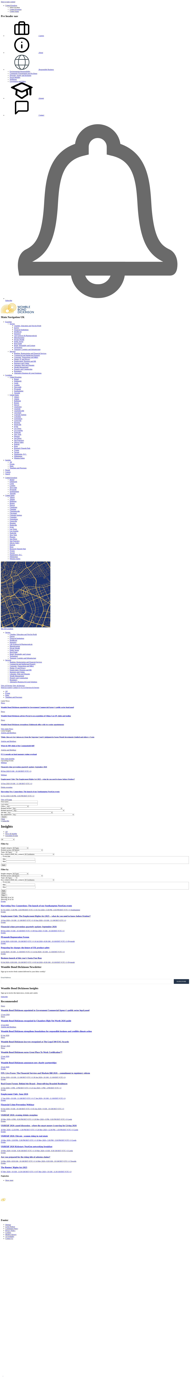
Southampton (18, 391)
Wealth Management (21, 367)
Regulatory (18, 371)
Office (3, 806)
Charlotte (17, 409)
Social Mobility (15, 77)
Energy (16, 328)
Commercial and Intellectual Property (27, 355)
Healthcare (18, 332)
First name (4, 802)
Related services (6, 810)
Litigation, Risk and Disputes (24, 365)
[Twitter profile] (69, 1375)
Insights (8, 460)
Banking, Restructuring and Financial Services (30, 353)
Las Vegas (17, 428)
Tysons (16, 450)
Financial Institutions (21, 330)
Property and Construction (23, 369)
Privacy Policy (10, 1231)
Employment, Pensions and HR (25, 361)
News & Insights (11, 834)
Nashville (17, 432)
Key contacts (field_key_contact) (12, 854)
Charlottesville (19, 411)
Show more (9, 1180)
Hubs (11, 466)
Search (7, 474)
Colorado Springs (20, 415)
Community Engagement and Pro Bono (23, 73)
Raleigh (16, 444)
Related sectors (6, 808)
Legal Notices (10, 1227)
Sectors (12, 324)
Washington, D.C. (20, 454)
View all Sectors (6, 686)
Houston (17, 423)
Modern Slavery (10, 1235)
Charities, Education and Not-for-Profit (27, 326)
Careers (8, 472)
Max (4, 861)
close (3, 893)
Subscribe (5, 821)
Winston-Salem (19, 458)
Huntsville (17, 424)
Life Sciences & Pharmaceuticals (25, 336)
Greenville (17, 421)
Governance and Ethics (18, 81)
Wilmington (18, 456)
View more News (7, 729)
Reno (16, 446)
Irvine (16, 426)
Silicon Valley (19, 442)
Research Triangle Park (22, 448)
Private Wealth (19, 340)
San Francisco (19, 440)
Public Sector (18, 341)
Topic (3, 852)
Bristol (16, 379)
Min (4, 859)
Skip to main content (8, 2)
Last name (4, 804)
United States (14, 11)
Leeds (16, 383)
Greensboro (18, 419)
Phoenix (17, 436)
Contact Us (9, 1238)
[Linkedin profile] (2, 1375)
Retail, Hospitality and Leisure (24, 345)
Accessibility (9, 1236)
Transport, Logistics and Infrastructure (27, 349)
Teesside (17, 393)
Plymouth (17, 389)
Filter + (4, 895)
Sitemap (8, 1225)
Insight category (6, 848)
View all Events (6, 800)
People (7, 470)
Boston (16, 403)
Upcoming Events (11, 836)
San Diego (17, 438)
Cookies (8, 1233)
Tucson (16, 452)
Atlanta (16, 399)
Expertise (8, 322)
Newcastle (17, 387)
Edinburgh (17, 381)
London (17, 385)
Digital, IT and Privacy (22, 359)
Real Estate (18, 343)
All (11, 462)
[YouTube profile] (137, 1375)
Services (13, 351)
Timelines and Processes (18, 468)
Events (12, 464)
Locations (8, 375)
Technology (18, 347)
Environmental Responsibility (20, 71)
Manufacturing (19, 338)
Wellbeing (13, 79)
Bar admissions (6, 815)
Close (3, 819)
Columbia (17, 417)
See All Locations (7, 629)
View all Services (19, 686)
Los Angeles (18, 430)
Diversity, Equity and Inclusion (20, 75)
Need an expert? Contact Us (10, 688)
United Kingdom (11, 5)
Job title (3, 812)
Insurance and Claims (21, 363)
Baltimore (17, 401)
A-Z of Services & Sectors (30, 688)
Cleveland (17, 413)
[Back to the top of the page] (17, 1394)
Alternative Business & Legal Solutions (27, 373)
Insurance (17, 334)
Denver (16, 405)
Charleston (18, 407)
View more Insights (7, 759)
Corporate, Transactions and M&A (26, 357)
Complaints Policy (11, 1229)
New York (17, 434)
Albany (16, 397)
